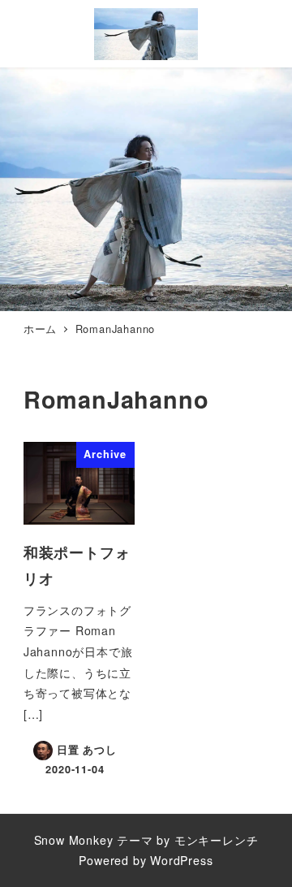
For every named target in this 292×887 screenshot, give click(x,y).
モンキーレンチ (216, 840)
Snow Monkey (74, 840)
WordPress (181, 860)
